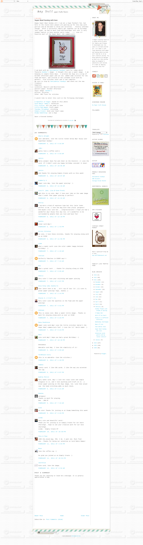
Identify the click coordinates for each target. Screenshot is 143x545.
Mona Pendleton (44, 322)
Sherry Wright (43, 136)
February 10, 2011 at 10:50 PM (52, 432)
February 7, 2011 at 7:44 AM (51, 261)
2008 (95, 347)
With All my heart (100, 315)
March (97, 304)
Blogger (103, 353)
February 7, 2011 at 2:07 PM (51, 281)
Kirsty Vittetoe (44, 231)
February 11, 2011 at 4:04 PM (51, 444)
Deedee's (48, 91)
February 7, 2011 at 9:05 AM (51, 271)
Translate (106, 134)
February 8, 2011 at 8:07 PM (51, 372)
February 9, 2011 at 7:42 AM (51, 403)
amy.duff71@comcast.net (99, 255)
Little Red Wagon (41, 107)
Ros (39, 266)
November (98, 284)
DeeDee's (45, 72)
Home (62, 516)
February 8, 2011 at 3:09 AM (51, 350)
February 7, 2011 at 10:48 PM (51, 340)
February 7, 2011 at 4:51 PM (51, 306)
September (98, 289)
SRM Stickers (96, 178)
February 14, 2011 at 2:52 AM (51, 468)
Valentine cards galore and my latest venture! (100, 335)
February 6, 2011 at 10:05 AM (51, 166)
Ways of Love (99, 324)
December (98, 282)
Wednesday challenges (101, 322)
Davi (40, 334)
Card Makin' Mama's (42, 103)
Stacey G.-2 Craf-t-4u (47, 298)
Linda (40, 418)
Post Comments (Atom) (54, 519)
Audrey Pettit (43, 377)
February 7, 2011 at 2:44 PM (51, 293)
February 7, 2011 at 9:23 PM (51, 330)
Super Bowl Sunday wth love (46, 20)
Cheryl (40, 276)
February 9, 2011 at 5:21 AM (51, 389)
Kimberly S (42, 180)
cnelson (41, 256)
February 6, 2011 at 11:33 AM (51, 186)
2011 (95, 280)
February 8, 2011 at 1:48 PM (51, 360)
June (97, 296)
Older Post (85, 516)
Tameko (40, 365)
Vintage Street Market (99, 180)
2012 (95, 277)
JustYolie (42, 463)
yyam (40, 243)
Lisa (40, 408)
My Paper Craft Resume (99, 105)
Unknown (41, 310)
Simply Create (40, 111)
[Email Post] (75, 120)
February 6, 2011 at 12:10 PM (51, 217)
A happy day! (99, 313)
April (97, 301)
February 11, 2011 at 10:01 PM (52, 458)
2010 (95, 343)
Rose (40, 448)
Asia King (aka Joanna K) (48, 286)
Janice (40, 158)
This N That (43, 436)
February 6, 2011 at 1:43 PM (51, 227)
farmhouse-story (44, 355)
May (96, 299)
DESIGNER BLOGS (76, 536)
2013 (95, 275)
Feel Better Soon (100, 326)
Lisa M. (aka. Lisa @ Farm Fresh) (51, 190)
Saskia (40, 221)
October (98, 287)
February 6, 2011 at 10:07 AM (51, 176)
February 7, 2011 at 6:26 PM (51, 318)
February (98, 306)
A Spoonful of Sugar (42, 102)
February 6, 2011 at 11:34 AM (51, 198)
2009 (95, 345)
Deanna (40, 393)
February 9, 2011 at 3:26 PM (51, 413)
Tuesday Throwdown (42, 109)
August (97, 292)
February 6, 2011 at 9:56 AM (51, 143)
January (98, 340)
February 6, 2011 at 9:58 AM (51, 153)
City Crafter (40, 105)
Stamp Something (41, 113)
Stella (40, 203)
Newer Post (39, 516)
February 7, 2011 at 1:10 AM (51, 251)
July (97, 294)
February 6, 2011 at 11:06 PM (51, 239)
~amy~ (40, 148)
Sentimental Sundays (57, 70)
